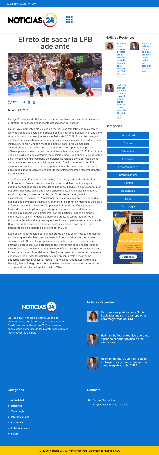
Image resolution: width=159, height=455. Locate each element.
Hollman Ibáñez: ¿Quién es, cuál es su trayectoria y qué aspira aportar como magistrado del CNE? (124, 362)
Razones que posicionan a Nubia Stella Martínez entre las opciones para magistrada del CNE (123, 57)
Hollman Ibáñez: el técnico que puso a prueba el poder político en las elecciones (148, 54)
